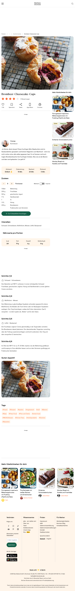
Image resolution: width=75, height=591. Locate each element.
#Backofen (6, 422)
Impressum (43, 521)
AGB (41, 523)
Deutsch (42, 539)
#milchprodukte (31, 418)
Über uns (26, 523)
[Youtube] (8, 529)
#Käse (5, 414)
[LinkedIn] (18, 529)
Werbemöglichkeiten (63, 521)
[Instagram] (13, 526)
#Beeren (44, 410)
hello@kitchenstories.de (37, 576)
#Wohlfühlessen (8, 418)
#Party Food (13, 414)
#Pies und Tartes (24, 414)
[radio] (2, 98)
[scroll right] (73, 478)
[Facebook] (8, 526)
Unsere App (27, 530)
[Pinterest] (13, 529)
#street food (36, 414)
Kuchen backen (17, 34)
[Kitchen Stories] (37, 3)
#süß (38, 410)
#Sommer (42, 418)
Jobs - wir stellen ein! (29, 521)
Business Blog (61, 523)
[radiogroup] (10, 99)
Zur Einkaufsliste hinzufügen (17, 214)
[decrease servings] (3, 183)
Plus (26, 532)
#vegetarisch (30, 410)
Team (25, 525)
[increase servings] (12, 183)
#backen (20, 410)
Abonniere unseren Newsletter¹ (12, 534)
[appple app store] (13, 556)
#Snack (5, 410)
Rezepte (3, 34)
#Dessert (13, 410)
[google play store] (13, 560)
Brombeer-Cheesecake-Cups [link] (31, 34)
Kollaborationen (28, 528)
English (49, 539)
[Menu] (2, 4)
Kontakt (42, 530)
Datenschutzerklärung (47, 525)
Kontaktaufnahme (62, 525)
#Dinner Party (19, 418)
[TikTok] (18, 526)
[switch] (42, 184)
